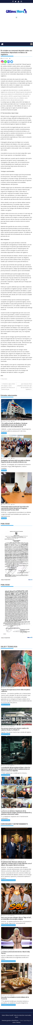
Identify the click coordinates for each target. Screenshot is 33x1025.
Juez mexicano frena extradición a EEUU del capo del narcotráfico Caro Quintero (24, 386)
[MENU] (31, 44)
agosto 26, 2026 (6, 726)
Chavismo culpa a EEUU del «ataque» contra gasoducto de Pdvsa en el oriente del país (8, 386)
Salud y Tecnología (6, 704)
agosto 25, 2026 (6, 765)
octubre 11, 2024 (6, 421)
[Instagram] (2, 61)
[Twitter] (11, 61)
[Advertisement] (16, 30)
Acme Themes (17, 1022)
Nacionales (4, 379)
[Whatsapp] (5, 61)
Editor (13, 421)
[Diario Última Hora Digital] (2, 44)
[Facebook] (8, 61)
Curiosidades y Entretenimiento (8, 880)
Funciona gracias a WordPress (10, 1020)
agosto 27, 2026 (6, 687)
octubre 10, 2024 (6, 504)
